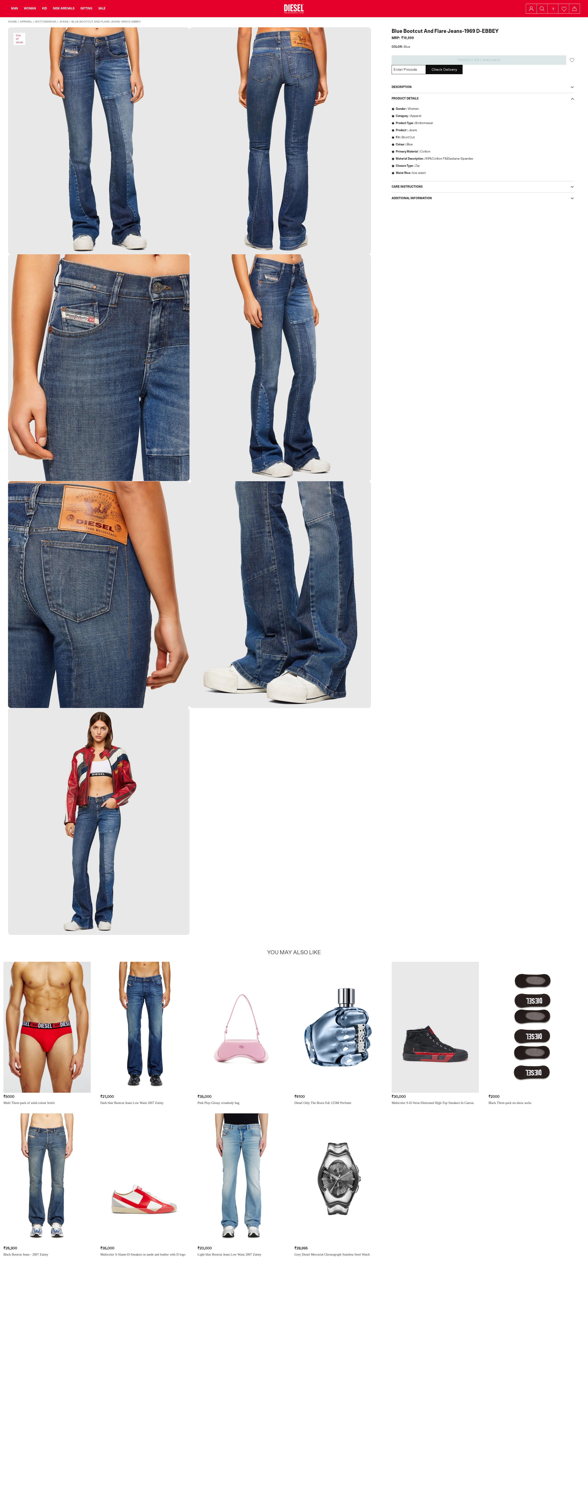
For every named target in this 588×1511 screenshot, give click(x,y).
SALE (101, 8)
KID (44, 8)
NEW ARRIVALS (63, 8)
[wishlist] (563, 8)
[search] (542, 8)
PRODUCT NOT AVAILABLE (479, 60)
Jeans (63, 21)
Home (12, 21)
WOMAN (30, 8)
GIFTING (86, 8)
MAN (14, 8)
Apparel (26, 21)
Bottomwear (45, 21)
